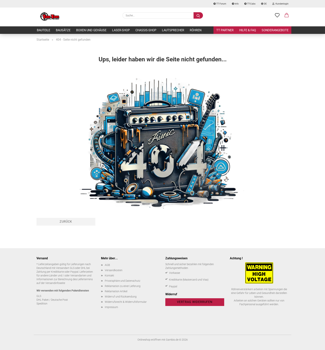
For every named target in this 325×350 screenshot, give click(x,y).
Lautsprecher (173, 30)
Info (236, 3)
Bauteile (43, 30)
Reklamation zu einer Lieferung (122, 286)
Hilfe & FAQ (247, 30)
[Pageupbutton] (314, 344)
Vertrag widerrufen (194, 302)
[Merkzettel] (277, 15)
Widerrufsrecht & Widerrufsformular (126, 301)
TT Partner (225, 30)
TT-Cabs (251, 3)
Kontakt (109, 275)
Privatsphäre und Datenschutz (122, 280)
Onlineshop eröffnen (149, 339)
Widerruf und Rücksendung (121, 296)
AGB (107, 264)
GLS (38, 296)
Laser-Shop (121, 30)
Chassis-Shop (145, 30)
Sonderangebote (275, 30)
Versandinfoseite (55, 283)
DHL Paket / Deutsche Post (52, 299)
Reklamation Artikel (116, 291)
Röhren (195, 30)
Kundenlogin (281, 3)
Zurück (66, 221)
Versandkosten (113, 270)
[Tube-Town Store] (49, 17)
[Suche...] (198, 15)
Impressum (111, 307)
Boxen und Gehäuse (91, 30)
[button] (286, 15)
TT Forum (221, 3)
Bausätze (63, 30)
